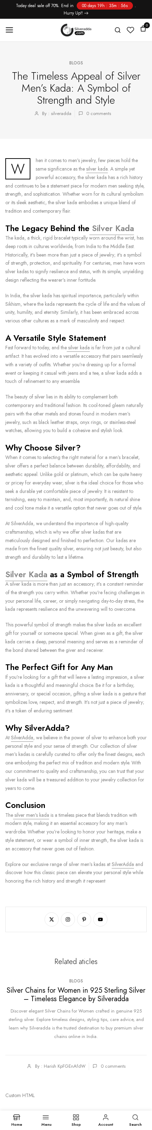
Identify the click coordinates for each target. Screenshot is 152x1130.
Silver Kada (111, 228)
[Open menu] (11, 29)
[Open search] (118, 30)
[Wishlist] (130, 30)
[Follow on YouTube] (100, 919)
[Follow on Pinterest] (84, 919)
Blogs (76, 63)
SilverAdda (22, 737)
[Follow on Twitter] (52, 919)
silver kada (97, 168)
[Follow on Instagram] (68, 919)
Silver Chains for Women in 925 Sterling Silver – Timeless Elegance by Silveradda (76, 994)
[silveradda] (76, 30)
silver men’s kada (31, 815)
